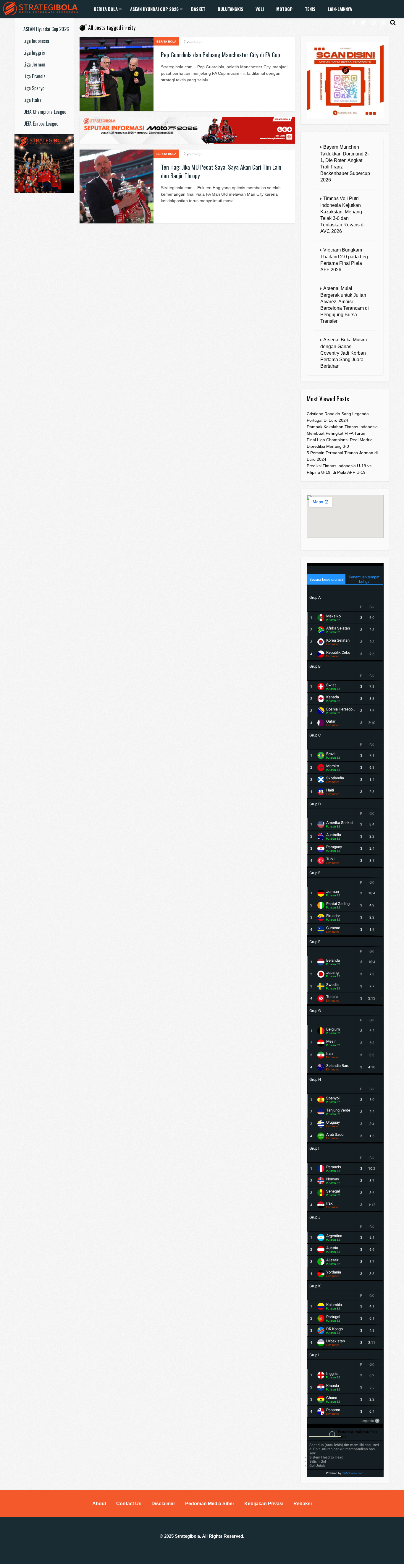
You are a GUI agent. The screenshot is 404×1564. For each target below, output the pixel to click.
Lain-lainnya (340, 9)
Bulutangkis (230, 9)
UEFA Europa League (40, 123)
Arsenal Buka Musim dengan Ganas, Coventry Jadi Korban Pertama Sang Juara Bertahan (343, 353)
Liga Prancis (34, 76)
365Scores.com (352, 1473)
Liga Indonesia (36, 40)
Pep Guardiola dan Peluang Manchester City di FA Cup (220, 54)
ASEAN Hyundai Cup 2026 (154, 9)
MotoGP (284, 9)
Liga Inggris (34, 52)
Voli (260, 9)
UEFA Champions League (44, 111)
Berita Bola (106, 9)
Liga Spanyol (34, 88)
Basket (198, 9)
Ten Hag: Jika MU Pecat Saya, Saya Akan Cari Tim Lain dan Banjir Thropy (221, 171)
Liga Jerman (34, 64)
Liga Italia (32, 99)
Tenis (310, 9)
